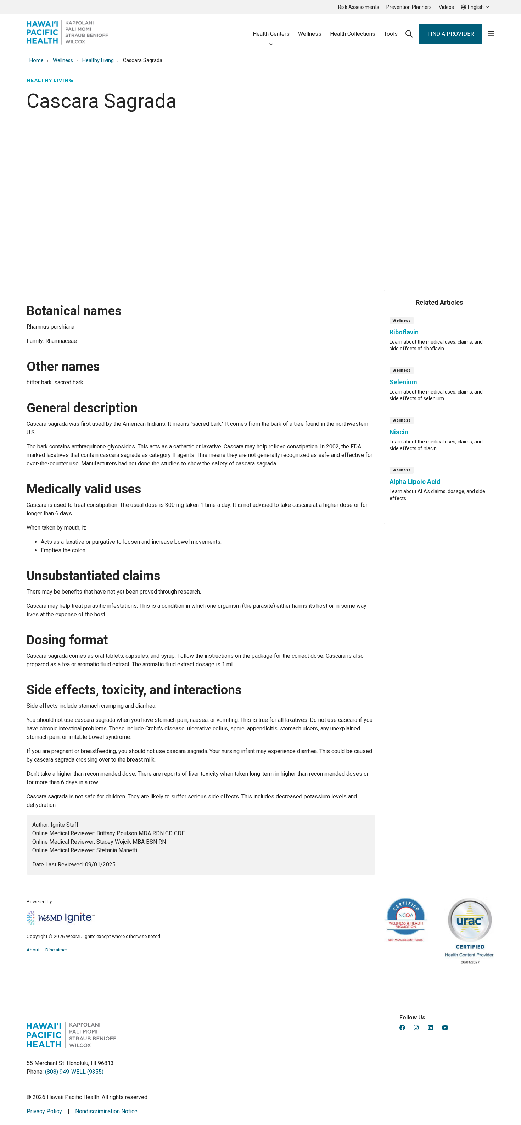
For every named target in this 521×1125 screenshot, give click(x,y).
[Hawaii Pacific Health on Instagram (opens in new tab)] (416, 1027)
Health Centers (271, 33)
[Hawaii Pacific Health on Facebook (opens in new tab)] (402, 1027)
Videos (446, 7)
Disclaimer (56, 949)
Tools (391, 33)
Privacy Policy (44, 1111)
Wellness (309, 33)
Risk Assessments (358, 7)
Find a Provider (450, 33)
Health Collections (352, 33)
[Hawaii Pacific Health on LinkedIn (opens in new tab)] (430, 1027)
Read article (439, 338)
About (33, 949)
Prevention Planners (409, 7)
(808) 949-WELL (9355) (74, 1071)
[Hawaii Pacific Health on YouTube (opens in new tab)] (445, 1027)
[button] (491, 34)
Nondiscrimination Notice (106, 1111)
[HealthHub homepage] (67, 33)
